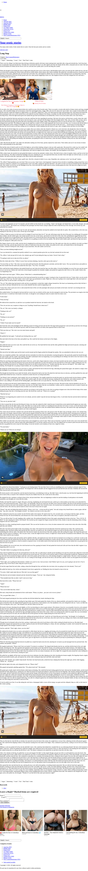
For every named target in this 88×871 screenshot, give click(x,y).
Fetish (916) (6, 26)
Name (2, 795)
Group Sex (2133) (8, 29)
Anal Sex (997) (7, 23)
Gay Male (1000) (8, 27)
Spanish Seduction (5, 805)
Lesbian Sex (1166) (8, 32)
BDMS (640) (7, 24)
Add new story (7, 21)
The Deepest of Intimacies (7, 807)
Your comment (4, 801)
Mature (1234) (7, 34)
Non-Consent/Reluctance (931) (11, 35)
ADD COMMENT (5, 802)
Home (5, 2)
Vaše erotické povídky (9, 862)
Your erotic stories (10, 42)
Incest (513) (6, 30)
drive (4, 788)
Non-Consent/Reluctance (12, 57)
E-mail (3, 797)
